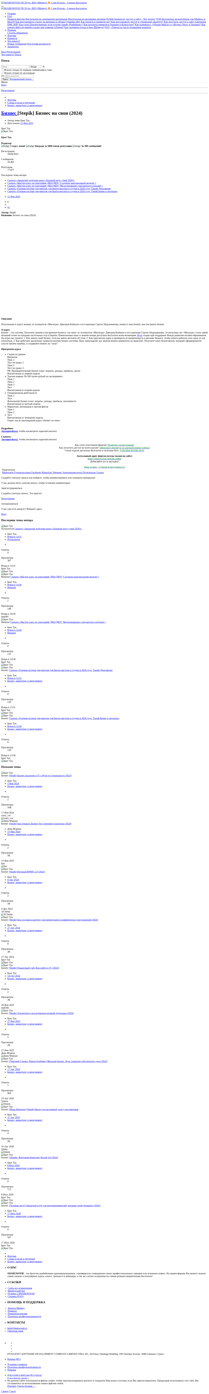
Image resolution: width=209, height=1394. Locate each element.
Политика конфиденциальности (24, 1316)
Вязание (11, 587)
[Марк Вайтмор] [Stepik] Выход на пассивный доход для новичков (43, 1109)
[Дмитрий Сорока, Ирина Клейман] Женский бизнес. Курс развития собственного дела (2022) (58, 1061)
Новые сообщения (16, 44)
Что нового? (13, 41)
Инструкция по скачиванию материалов (46, 19)
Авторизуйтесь (9, 431)
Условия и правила (17, 1364)
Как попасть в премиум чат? (95, 22)
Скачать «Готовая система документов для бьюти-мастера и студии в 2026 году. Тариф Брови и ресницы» (62, 191)
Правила (12, 1311)
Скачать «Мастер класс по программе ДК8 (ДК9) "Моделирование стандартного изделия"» (55, 186)
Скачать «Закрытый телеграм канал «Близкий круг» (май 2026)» (41, 180)
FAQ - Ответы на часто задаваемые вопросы (128, 27)
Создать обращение (17, 33)
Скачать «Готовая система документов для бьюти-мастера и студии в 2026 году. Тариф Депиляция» (59, 188)
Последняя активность (39, 44)
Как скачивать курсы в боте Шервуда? (84, 27)
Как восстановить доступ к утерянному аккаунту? (137, 22)
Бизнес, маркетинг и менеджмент (24, 681)
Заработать (13, 46)
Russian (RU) (14, 1359)
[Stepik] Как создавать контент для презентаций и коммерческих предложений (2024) (53, 920)
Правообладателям (17, 1313)
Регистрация (7, 90)
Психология (13, 539)
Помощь (11, 30)
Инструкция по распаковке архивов (87, 19)
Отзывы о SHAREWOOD (21, 1293)
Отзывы (11, 13)
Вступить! (36, 1375)
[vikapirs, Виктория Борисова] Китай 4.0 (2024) (33, 1157)
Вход (3, 85)
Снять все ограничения (20, 1288)
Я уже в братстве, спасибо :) (18, 1378)
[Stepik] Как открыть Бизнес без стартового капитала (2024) (40, 823)
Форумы (11, 35)
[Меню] (2, 6)
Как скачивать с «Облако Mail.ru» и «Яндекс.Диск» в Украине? (168, 24)
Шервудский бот (16, 1291)
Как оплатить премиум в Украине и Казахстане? (109, 24)
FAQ (9, 16)
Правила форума (16, 19)
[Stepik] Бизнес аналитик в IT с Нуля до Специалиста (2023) (40, 775)
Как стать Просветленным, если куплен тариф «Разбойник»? (51, 24)
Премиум (12, 38)
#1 (8, 207)
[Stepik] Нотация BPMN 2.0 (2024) (27, 871)
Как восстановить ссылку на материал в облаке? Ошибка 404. (47, 22)
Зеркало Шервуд (16, 1308)
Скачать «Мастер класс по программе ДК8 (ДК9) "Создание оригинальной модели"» (51, 183)
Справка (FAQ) (16, 1296)
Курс (139, 335)
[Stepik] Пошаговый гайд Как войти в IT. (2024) (34, 968)
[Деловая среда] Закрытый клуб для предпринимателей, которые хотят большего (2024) (54, 1205)
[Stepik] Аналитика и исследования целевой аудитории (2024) (41, 1013)
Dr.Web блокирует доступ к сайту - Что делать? (130, 19)
